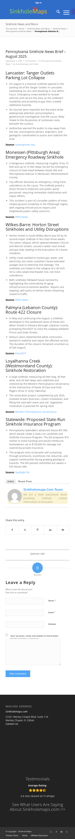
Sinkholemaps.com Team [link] (27, 64)
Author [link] (10, 481)
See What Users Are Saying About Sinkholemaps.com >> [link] (37, 807)
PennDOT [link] (20, 353)
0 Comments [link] (30, 60)
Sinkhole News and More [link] (22, 24)
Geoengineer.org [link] (25, 144)
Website (52, 624)
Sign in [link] (38, 2)
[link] (73, 11)
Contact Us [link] (12, 723)
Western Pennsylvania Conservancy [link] (36, 411)
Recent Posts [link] (25, 481)
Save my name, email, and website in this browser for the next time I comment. (34, 637)
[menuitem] (38, 3)
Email (51, 612)
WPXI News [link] (21, 217)
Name (52, 600)
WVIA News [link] (21, 299)
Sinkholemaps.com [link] (17, 711)
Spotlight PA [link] (22, 472)
